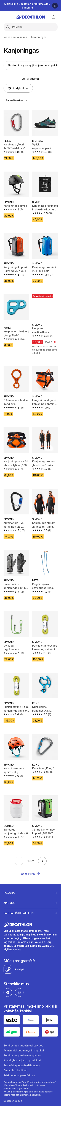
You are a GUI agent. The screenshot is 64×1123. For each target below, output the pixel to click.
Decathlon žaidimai (15, 1070)
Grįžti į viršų (28, 873)
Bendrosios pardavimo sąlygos (22, 1055)
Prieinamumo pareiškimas (19, 1075)
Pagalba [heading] (9, 892)
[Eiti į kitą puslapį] (42, 861)
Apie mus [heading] (9, 902)
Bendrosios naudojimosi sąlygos (23, 1045)
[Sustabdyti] (55, 6)
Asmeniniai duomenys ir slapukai (24, 1050)
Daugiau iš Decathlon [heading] (19, 913)
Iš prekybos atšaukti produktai (22, 1060)
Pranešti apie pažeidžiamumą (22, 1065)
